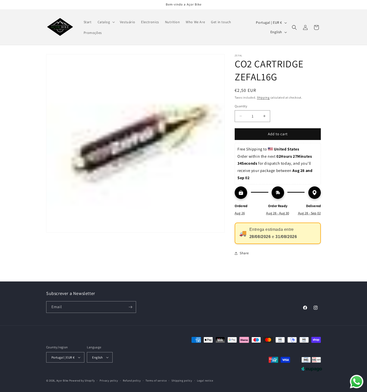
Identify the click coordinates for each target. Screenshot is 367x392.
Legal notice (205, 380)
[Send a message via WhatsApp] (357, 382)
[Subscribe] (130, 307)
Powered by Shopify (82, 380)
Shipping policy (182, 380)
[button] (106, 22)
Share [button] (244, 253)
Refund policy (132, 380)
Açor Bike (62, 380)
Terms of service (156, 380)
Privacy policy (109, 380)
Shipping (263, 97)
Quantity (241, 106)
